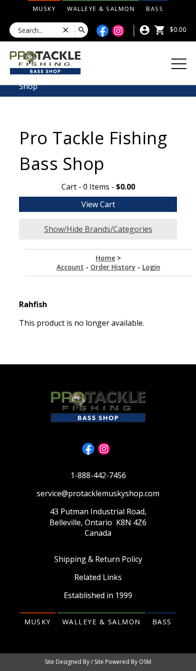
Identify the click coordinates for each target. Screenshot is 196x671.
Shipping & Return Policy (98, 559)
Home (105, 257)
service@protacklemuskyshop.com (98, 493)
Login (151, 266)
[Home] (45, 62)
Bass (154, 9)
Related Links (98, 577)
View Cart (98, 204)
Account (70, 266)
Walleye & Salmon (101, 9)
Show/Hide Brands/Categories (98, 229)
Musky (44, 9)
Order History (113, 266)
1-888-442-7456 (98, 475)
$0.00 (177, 29)
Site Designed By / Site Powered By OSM (98, 662)
